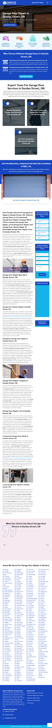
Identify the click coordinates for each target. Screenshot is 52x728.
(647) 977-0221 (38, 3)
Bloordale (42, 632)
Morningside (19, 656)
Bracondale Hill (43, 631)
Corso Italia (43, 588)
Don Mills (42, 578)
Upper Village (7, 627)
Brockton (42, 622)
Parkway (18, 617)
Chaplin (42, 607)
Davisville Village (44, 581)
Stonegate (6, 670)
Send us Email (9, 714)
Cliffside (42, 593)
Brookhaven (43, 620)
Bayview (42, 653)
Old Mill (18, 627)
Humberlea (30, 617)
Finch (29, 653)
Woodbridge (7, 595)
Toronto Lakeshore (8, 632)
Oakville (18, 631)
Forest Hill (30, 648)
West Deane (7, 617)
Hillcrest (30, 622)
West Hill (6, 615)
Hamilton (30, 632)
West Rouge (7, 610)
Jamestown (31, 607)
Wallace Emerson (8, 619)
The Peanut (7, 648)
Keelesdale (31, 602)
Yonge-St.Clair (7, 579)
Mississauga (19, 660)
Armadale (42, 665)
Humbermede (31, 615)
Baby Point (42, 660)
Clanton (42, 597)
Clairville (42, 598)
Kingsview (30, 593)
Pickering (18, 612)
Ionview (30, 610)
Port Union (18, 607)
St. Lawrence (7, 674)
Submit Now (42, 274)
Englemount (31, 663)
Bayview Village (44, 651)
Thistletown (7, 646)
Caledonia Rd (43, 614)
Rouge (17, 579)
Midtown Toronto (20, 667)
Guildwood (30, 634)
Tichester (6, 639)
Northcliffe (18, 636)
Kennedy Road (31, 600)
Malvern (18, 677)
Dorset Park (43, 574)
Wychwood (7, 593)
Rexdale (18, 593)
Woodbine (6, 597)
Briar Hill (42, 626)
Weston (6, 607)
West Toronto (7, 608)
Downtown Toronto (44, 569)
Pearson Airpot (19, 614)
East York (30, 674)
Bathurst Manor (43, 656)
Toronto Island (7, 634)
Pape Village (19, 622)
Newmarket (19, 648)
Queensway (19, 598)
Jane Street (31, 605)
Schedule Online (26, 76)
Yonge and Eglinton (8, 591)
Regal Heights (19, 597)
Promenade (19, 603)
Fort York (30, 646)
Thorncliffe (7, 644)
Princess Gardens (20, 605)
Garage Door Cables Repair (43, 229)
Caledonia (42, 615)
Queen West (19, 600)
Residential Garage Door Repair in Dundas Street (19, 45)
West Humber (7, 614)
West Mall (6, 612)
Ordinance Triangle (20, 626)
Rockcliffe (18, 585)
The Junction (7, 651)
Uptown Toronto (8, 624)
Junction (30, 603)
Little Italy (30, 573)
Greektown (30, 638)
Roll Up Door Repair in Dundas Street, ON (26, 200)
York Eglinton (7, 578)
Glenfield (30, 641)
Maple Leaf (19, 675)
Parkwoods (19, 615)
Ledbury (30, 576)
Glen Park (30, 643)
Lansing (30, 581)
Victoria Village (8, 620)
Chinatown (42, 605)
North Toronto (19, 641)
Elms (29, 667)
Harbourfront (31, 629)
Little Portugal (31, 571)
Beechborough (43, 644)
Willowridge (7, 600)
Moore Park (19, 658)
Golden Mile (31, 639)
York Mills (6, 576)
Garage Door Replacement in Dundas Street (46, 44)
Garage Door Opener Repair (42, 233)
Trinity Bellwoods (8, 631)
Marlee (18, 670)
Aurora (41, 662)
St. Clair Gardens (8, 675)
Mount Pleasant (20, 650)
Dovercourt (43, 573)
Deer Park (42, 579)
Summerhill (7, 668)
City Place (42, 602)
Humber (30, 619)
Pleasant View (19, 608)
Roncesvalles (19, 583)
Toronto (6, 626)
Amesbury (42, 668)
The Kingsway (7, 650)
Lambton (30, 583)
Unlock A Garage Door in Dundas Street (32, 44)
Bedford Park (43, 646)
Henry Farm (31, 627)
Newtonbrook (19, 646)
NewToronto (19, 644)
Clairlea (42, 600)
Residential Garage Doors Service (43, 237)
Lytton (17, 679)
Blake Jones (43, 636)
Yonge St (6, 581)
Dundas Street (31, 679)
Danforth (42, 585)
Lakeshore (30, 585)
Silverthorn (6, 680)
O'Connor (18, 634)
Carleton (42, 612)
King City (30, 597)
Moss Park (19, 655)
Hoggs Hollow (31, 620)
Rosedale (18, 581)
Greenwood (31, 636)
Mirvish (18, 662)
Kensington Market (32, 598)
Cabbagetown (43, 617)
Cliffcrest (42, 595)
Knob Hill (30, 590)
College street (43, 591)
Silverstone (19, 569)
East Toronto (31, 675)
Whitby (6, 603)
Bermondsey (43, 641)
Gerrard (30, 644)
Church (41, 603)
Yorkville (6, 569)
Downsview (43, 571)
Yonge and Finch (8, 590)
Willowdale (7, 602)
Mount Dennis (19, 653)
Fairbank (30, 655)
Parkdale (18, 620)
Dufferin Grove (31, 680)
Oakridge (18, 632)
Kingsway (30, 591)
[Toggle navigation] (47, 2)
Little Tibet (30, 569)
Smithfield (6, 679)
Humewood (31, 612)
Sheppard (18, 571)
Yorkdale (6, 571)
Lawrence (30, 579)
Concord (42, 590)
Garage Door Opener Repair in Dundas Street (5, 44)
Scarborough (19, 574)
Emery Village (31, 665)
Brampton (42, 629)
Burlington (42, 619)
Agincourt (42, 677)
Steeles (6, 672)
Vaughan (6, 622)
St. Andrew (6, 677)
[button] (4, 545)
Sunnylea (6, 665)
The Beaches (7, 658)
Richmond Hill (19, 591)
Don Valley (42, 576)
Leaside (30, 578)
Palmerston (19, 624)
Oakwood (18, 629)
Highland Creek (31, 624)
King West (30, 595)
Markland (18, 672)
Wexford (6, 605)
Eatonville (30, 672)
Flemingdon (31, 650)
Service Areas (30, 703)
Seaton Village (19, 573)
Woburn (6, 598)
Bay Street (42, 655)
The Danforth (7, 655)
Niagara (18, 643)
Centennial (42, 608)
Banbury (42, 658)
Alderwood (42, 670)
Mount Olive (19, 651)
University (6, 629)
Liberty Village (31, 574)
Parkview (18, 619)
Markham (18, 674)
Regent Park (19, 595)
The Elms (6, 653)
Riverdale (18, 588)
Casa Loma (43, 610)
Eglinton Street (31, 668)
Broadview (42, 624)
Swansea (6, 663)
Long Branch (19, 680)
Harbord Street (31, 631)
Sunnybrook (7, 667)
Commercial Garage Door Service (43, 225)
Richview (18, 590)
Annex (41, 667)
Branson (42, 627)
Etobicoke (30, 660)
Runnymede (19, 578)
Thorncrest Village (8, 643)
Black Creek (43, 638)
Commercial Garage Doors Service (35, 695)
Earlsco (30, 677)
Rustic (17, 576)
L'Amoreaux (31, 586)
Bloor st (42, 634)
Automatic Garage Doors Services (42, 221)
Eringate (30, 662)
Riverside (18, 586)
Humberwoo (31, 614)
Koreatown (30, 588)
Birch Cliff (42, 639)
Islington (30, 608)
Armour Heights (44, 663)
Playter (18, 610)
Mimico (18, 663)
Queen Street (19, 602)
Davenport (42, 583)
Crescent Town (43, 586)
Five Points (31, 651)
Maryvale (18, 668)
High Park (30, 626)
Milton (17, 665)
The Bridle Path (8, 656)
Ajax (41, 675)
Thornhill (6, 641)
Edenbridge (31, 670)
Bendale (42, 643)
